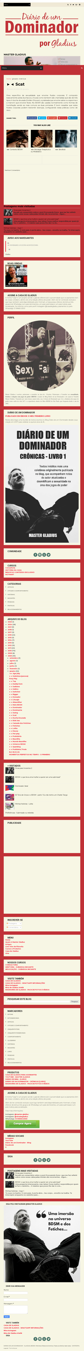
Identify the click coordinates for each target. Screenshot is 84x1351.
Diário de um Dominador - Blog (18, 1143)
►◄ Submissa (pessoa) (18, 676)
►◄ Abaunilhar (15, 702)
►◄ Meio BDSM (15, 705)
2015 (10, 638)
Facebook (9, 1145)
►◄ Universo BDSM (17, 744)
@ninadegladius (21, 1117)
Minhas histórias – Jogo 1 (13, 228)
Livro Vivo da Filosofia (14, 947)
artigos (11, 587)
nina (7, 953)
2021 (10, 627)
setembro (14, 658)
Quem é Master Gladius (15, 942)
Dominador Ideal (21, 786)
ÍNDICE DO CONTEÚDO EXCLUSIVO (19, 572)
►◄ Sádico (13, 689)
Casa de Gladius (12, 951)
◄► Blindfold (60, 150)
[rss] (68, 4)
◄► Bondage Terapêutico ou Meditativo (41, 151)
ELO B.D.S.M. (14, 752)
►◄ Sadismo (14, 687)
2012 (10, 645)
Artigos (8, 944)
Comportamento (14, 1036)
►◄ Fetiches (14, 726)
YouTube (9, 1140)
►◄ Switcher (14, 692)
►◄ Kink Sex (14, 721)
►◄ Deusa (13, 731)
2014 (10, 640)
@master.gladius (22, 1114)
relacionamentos (14, 609)
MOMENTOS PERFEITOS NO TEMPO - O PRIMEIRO (29, 755)
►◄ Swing (13, 713)
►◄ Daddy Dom (15, 684)
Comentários (13, 927)
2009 (10, 653)
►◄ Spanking (15, 747)
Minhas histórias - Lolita (24, 804)
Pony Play (13, 679)
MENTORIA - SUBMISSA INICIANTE (19, 967)
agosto (13, 661)
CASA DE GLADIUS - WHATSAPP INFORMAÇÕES (25, 983)
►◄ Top (12, 681)
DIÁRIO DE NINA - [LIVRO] (15, 1079)
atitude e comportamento (18, 591)
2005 (10, 656)
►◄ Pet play (14, 734)
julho (12, 663)
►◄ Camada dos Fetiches (20, 723)
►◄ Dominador (15, 707)
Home (8, 79)
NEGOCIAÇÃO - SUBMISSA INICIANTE (20, 969)
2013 (10, 643)
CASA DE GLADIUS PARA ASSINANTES (21, 1075)
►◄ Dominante (15, 710)
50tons (10, 1014)
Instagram (9, 1138)
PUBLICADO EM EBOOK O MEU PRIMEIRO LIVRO (27, 416)
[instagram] (79, 4)
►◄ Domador (14, 697)
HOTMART (9, 575)
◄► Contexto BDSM (14, 150)
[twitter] (73, 4)
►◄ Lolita (13, 728)
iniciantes (11, 598)
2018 (10, 630)
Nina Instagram (11, 985)
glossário (15, 79)
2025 (10, 622)
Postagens (12, 923)
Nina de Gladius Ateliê (14, 988)
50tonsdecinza (13, 1018)
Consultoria (10, 568)
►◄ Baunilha (14, 739)
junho (12, 666)
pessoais (11, 602)
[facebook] (70, 4)
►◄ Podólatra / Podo (18, 749)
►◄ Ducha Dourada (17, 718)
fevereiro (14, 669)
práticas (11, 605)
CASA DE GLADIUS (13, 981)
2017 (10, 632)
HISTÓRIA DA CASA (13, 570)
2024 (10, 624)
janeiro (13, 671)
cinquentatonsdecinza (16, 1033)
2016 (10, 635)
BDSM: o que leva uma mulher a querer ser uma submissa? (36, 219)
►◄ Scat (13, 715)
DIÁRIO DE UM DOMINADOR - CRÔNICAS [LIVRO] (25, 1081)
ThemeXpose (13, 1348)
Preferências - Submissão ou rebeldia (19, 813)
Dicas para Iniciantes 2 (22, 210)
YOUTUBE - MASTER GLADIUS (17, 1077)
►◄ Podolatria (15, 736)
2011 (10, 648)
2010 (10, 651)
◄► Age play (14, 673)
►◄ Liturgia (14, 700)
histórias (11, 594)
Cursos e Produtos (13, 949)
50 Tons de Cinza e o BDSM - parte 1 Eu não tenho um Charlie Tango (41, 795)
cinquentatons (13, 1029)
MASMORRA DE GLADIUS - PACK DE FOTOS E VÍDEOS (27, 990)
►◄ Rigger (13, 694)
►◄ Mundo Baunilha (17, 741)
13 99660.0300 (21, 1119)
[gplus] (76, 4)
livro (10, 1051)
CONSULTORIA (11, 965)
